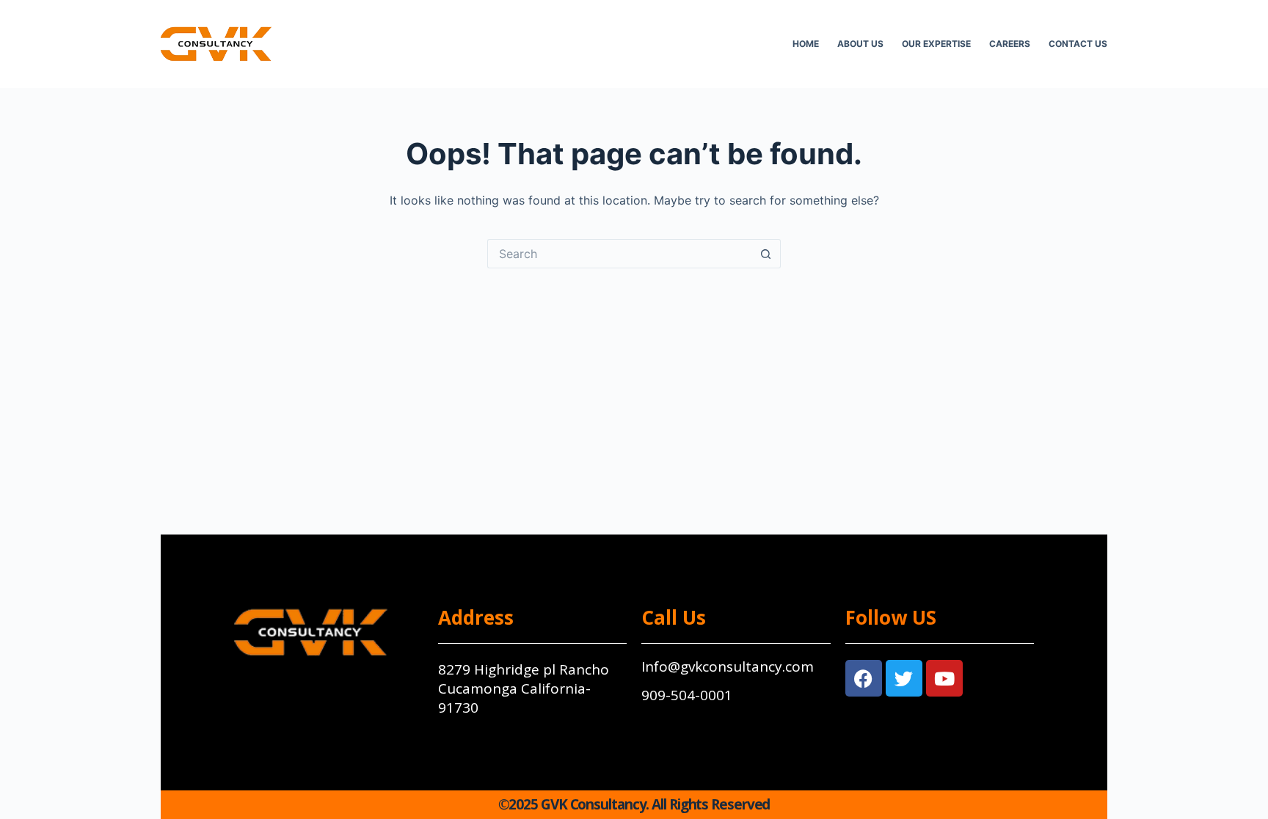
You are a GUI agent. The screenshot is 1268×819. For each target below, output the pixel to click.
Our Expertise (936, 43)
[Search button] (766, 253)
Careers (1009, 43)
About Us (860, 43)
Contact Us (1078, 43)
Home (805, 43)
